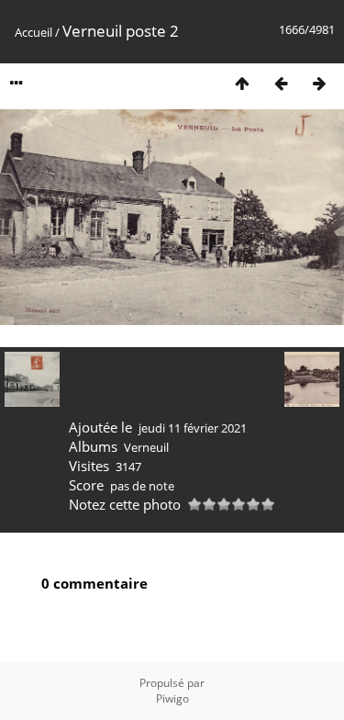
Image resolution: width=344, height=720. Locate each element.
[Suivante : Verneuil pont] (319, 83)
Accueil (33, 32)
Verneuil (146, 447)
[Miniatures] (242, 83)
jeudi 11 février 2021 (193, 428)
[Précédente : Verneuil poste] (280, 83)
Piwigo (172, 698)
